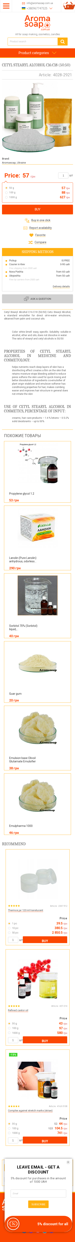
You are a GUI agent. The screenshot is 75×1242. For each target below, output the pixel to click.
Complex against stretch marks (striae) (30, 1110)
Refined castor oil (18, 1010)
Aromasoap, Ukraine (14, 162)
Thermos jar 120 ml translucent (25, 910)
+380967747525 (37, 8)
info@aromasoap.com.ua (40, 3)
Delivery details (61, 286)
